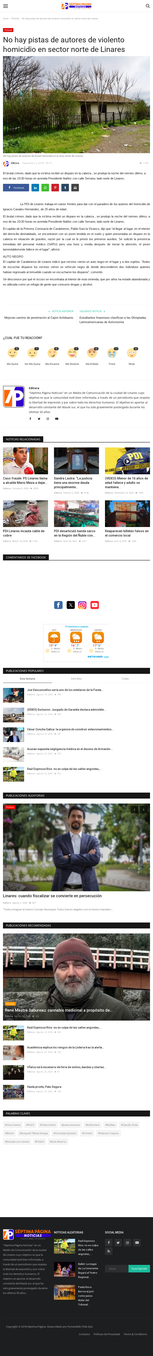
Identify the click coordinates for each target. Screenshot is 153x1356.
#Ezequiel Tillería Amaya (34, 1133)
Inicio (6, 18)
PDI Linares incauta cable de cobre (23, 533)
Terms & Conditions (135, 1334)
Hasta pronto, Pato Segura (44, 1086)
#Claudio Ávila (129, 1125)
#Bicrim (9, 1133)
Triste (112, 364)
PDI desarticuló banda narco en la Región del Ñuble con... (74, 533)
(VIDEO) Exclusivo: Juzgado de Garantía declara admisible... (66, 709)
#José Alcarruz (58, 1141)
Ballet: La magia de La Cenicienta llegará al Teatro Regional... (88, 1270)
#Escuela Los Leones (17, 1141)
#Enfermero (92, 1125)
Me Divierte (72, 364)
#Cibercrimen (48, 1125)
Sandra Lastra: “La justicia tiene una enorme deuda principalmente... (73, 482)
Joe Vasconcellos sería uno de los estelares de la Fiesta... (65, 690)
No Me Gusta (32, 364)
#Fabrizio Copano (108, 1133)
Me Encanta (52, 364)
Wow (132, 364)
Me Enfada (92, 364)
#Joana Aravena (70, 1125)
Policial (15, 18)
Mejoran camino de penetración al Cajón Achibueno (38, 318)
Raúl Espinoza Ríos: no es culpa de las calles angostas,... (64, 769)
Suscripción (139, 1268)
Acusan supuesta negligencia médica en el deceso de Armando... (70, 749)
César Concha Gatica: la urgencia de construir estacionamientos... (70, 729)
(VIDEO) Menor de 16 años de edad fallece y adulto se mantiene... (126, 482)
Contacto (84, 1334)
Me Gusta (12, 364)
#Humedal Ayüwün (64, 1133)
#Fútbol (39, 1141)
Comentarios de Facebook (26, 557)
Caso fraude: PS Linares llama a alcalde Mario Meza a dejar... (25, 480)
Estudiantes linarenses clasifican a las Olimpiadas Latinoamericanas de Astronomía (112, 320)
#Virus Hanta (13, 1125)
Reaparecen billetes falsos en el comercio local (127, 533)
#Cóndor (87, 1133)
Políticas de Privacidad (107, 1334)
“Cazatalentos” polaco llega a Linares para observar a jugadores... (62, 895)
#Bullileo (110, 1125)
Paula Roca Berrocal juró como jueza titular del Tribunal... (86, 1296)
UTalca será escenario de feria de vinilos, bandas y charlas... (66, 1067)
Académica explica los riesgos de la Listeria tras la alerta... (65, 1047)
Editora (15, 163)
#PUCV (30, 1125)
